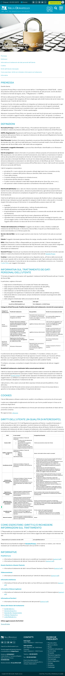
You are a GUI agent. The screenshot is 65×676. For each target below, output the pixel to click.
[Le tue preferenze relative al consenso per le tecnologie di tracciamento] (1, 507)
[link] (63, 2)
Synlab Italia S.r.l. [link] (9, 609)
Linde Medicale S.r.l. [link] (10, 617)
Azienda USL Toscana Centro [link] (13, 613)
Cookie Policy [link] (5, 263)
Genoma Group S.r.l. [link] (10, 611)
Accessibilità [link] (60, 673)
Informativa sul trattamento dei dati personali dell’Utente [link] (18, 62)
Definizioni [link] (4, 59)
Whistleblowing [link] (55, 673)
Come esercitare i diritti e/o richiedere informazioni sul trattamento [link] (21, 72)
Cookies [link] (3, 65)
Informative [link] (4, 75)
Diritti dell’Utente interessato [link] (10, 69)
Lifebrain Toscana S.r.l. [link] (11, 615)
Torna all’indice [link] (5, 624)
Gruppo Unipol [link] (15, 376)
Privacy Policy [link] (48, 673)
